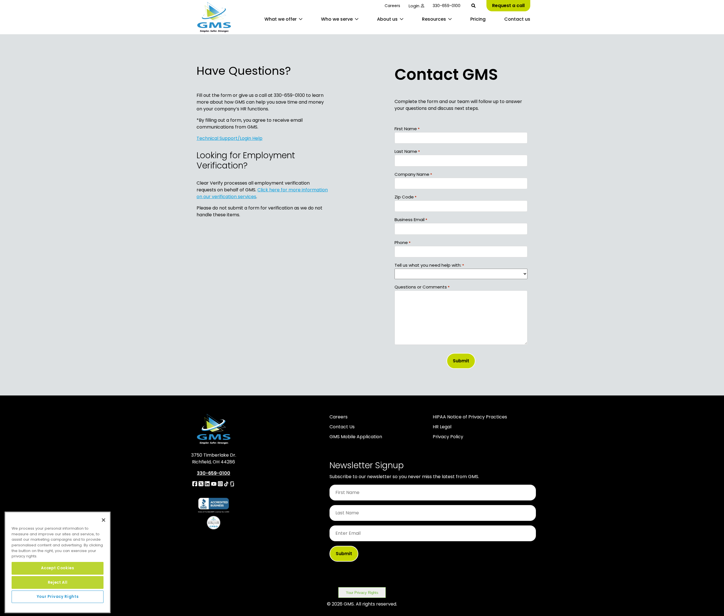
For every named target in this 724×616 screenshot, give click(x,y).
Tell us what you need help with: (429, 265)
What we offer (280, 19)
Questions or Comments (422, 287)
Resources (434, 19)
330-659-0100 (446, 5)
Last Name (407, 151)
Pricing (478, 19)
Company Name (413, 174)
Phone (403, 242)
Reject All (58, 582)
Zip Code (406, 197)
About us (387, 19)
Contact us (517, 19)
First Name (407, 129)
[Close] (103, 520)
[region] (58, 562)
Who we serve (337, 19)
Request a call (508, 5)
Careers (392, 5)
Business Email (411, 219)
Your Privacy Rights (362, 593)
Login (414, 6)
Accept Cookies (57, 568)
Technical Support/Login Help (229, 138)
